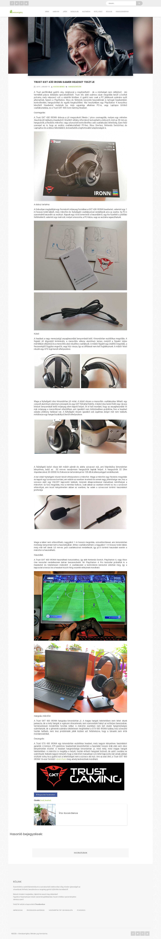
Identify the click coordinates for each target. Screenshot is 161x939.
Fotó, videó (98, 11)
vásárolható (61, 759)
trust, (42, 800)
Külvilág (109, 11)
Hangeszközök (74, 87)
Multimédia (86, 11)
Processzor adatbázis (36, 910)
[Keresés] (139, 3)
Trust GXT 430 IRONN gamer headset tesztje (64, 82)
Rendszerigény (24, 934)
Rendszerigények (122, 11)
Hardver (56, 11)
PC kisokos (81, 910)
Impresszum (17, 910)
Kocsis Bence (59, 87)
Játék (65, 11)
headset (48, 800)
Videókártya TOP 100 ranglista (61, 910)
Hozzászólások (80, 853)
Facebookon (40, 904)
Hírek (47, 11)
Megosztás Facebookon (46, 795)
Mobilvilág (75, 11)
